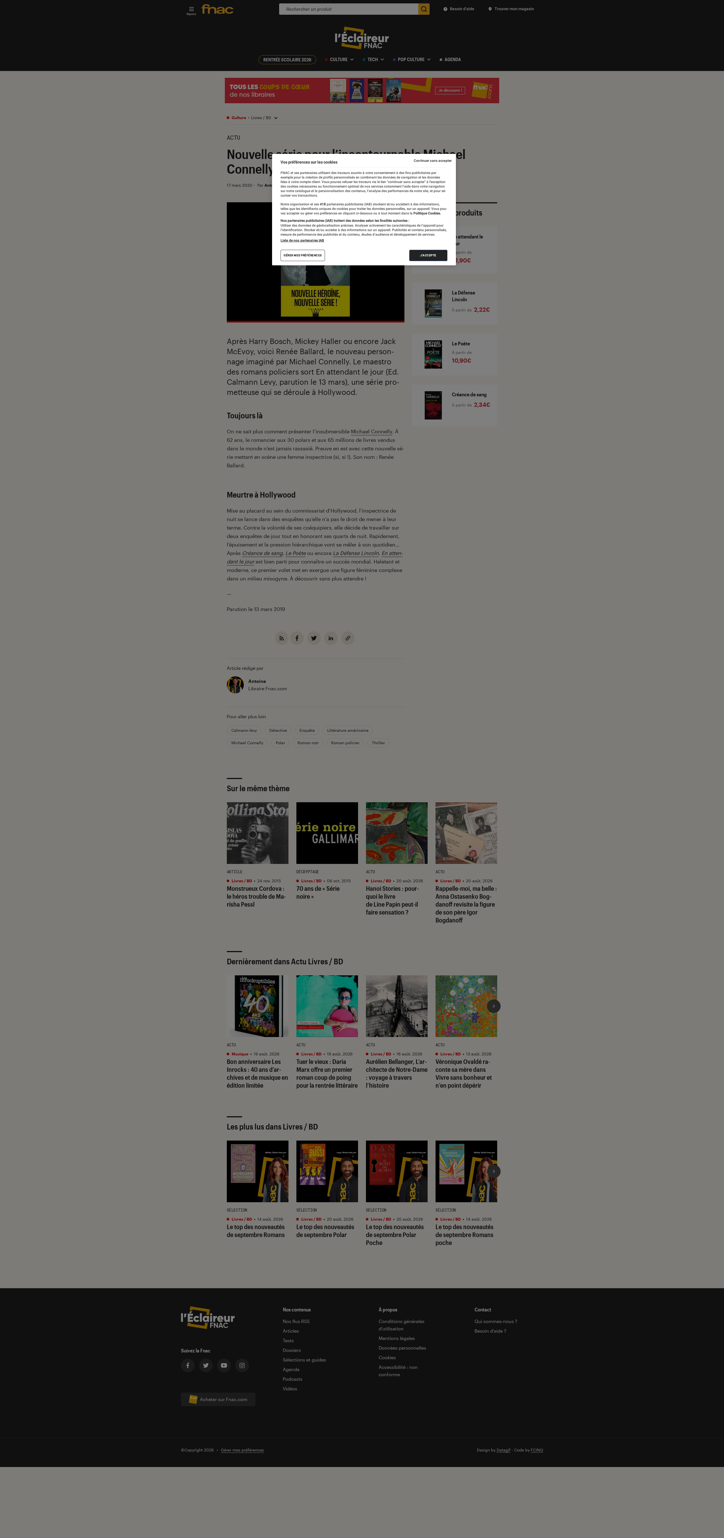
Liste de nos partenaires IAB (302, 240)
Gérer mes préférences (303, 255)
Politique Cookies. (427, 213)
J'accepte (428, 255)
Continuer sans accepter (433, 161)
